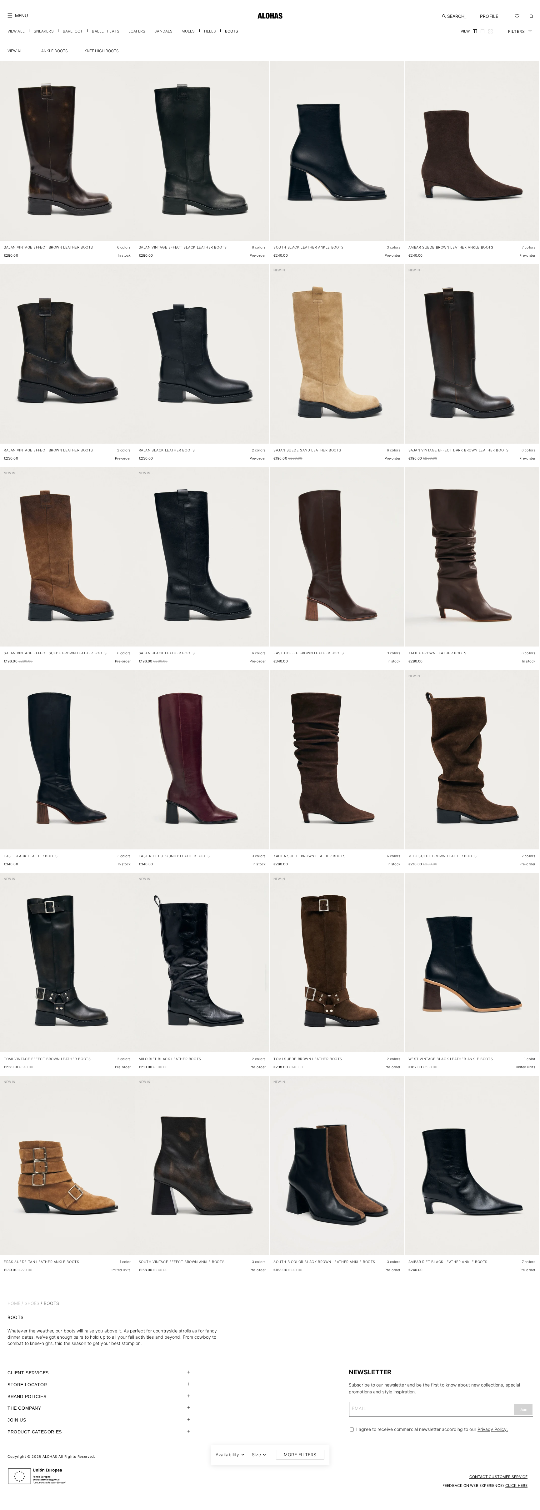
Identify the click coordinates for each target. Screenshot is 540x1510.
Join (523, 1409)
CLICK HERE (516, 1485)
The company (24, 1408)
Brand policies (27, 1396)
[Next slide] (127, 156)
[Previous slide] (8, 156)
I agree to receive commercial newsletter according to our (431, 1429)
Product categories (35, 1431)
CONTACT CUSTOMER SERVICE (498, 1476)
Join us (17, 1419)
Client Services (28, 1372)
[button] (18, 16)
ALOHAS (49, 1456)
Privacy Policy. (493, 1429)
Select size (118, 229)
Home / (15, 1303)
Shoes (32, 1303)
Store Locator (27, 1384)
